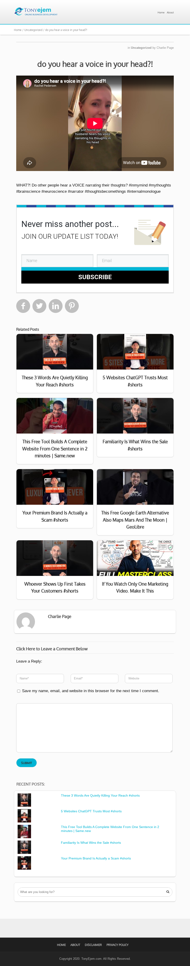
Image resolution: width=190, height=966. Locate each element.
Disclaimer (93, 945)
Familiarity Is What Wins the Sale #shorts (91, 842)
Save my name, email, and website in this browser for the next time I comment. (90, 691)
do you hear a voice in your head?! (95, 64)
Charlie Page (165, 47)
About (170, 12)
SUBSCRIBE (95, 277)
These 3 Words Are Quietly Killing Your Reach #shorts (100, 795)
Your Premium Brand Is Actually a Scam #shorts (96, 858)
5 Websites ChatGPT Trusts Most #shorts (91, 811)
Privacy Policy (118, 945)
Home (161, 12)
